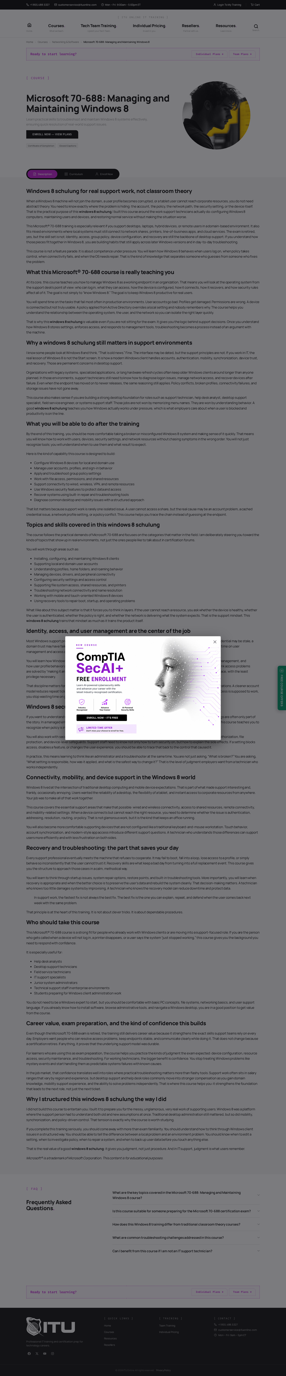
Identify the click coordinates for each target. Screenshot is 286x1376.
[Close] (143, 640)
